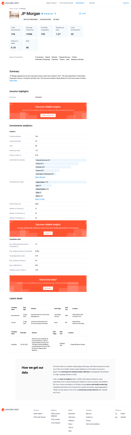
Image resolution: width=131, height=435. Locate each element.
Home (11, 8)
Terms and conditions (93, 424)
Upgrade (48, 288)
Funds (16, 8)
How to (70, 427)
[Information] (20, 155)
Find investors (48, 115)
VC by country (55, 419)
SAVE (84, 13)
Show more (13, 80)
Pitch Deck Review (66, 3)
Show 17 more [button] (39, 199)
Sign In (126, 3)
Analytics (71, 420)
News (70, 424)
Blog (69, 431)
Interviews (71, 417)
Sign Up (48, 233)
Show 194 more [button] (40, 177)
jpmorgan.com (48, 13)
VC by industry (55, 423)
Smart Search (51, 3)
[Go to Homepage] (10, 3)
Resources (80, 3)
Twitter (122, 414)
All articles (71, 414)
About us (89, 414)
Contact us (89, 417)
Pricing (92, 3)
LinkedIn (123, 417)
